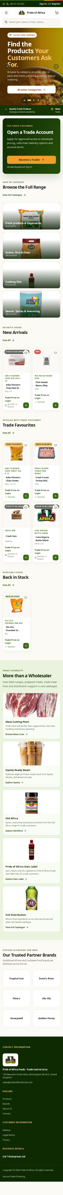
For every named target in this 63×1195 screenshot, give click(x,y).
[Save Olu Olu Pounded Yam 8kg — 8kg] (26, 598)
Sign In (43, 3)
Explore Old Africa (14, 831)
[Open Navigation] (6, 12)
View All (7, 340)
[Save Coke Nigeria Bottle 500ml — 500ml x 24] (55, 507)
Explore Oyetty (13, 782)
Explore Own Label (15, 879)
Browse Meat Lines (15, 734)
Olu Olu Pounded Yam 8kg (13, 629)
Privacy (6, 1139)
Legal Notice (9, 1135)
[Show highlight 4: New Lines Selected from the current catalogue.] (38, 100)
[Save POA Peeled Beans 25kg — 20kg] (55, 353)
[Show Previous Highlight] (7, 66)
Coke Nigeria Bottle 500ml (42, 539)
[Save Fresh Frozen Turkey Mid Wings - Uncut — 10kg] (55, 445)
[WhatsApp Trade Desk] (4, 4)
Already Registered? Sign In (19, 167)
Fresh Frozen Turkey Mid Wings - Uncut (43, 479)
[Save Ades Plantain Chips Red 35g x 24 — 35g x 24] (26, 353)
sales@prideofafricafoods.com (18, 1082)
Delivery (6, 1130)
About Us (7, 1108)
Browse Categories (29, 89)
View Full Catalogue (12, 195)
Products (7, 1098)
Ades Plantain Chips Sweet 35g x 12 (13, 479)
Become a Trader (29, 159)
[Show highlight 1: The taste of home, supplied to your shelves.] (25, 100)
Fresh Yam (11, 536)
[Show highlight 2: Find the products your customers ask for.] (29, 100)
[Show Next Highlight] (56, 66)
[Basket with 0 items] (56, 12)
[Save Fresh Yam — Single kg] (26, 507)
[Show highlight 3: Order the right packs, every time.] (34, 100)
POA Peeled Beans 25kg (42, 384)
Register (56, 3)
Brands (6, 1103)
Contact (7, 1113)
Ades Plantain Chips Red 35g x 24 (14, 386)
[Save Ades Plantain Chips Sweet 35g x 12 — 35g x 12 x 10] (26, 445)
